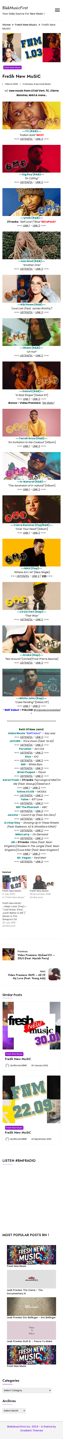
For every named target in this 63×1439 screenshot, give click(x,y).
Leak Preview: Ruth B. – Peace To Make (29, 1341)
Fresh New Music (12, 67)
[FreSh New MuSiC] (14, 882)
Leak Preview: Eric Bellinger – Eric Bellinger (31, 1317)
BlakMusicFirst (15, 8)
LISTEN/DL (26, 139)
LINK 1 (26, 225)
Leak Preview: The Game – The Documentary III (25, 1291)
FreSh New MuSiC (11, 890)
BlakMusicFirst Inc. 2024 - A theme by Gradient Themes (31, 1428)
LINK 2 (39, 139)
